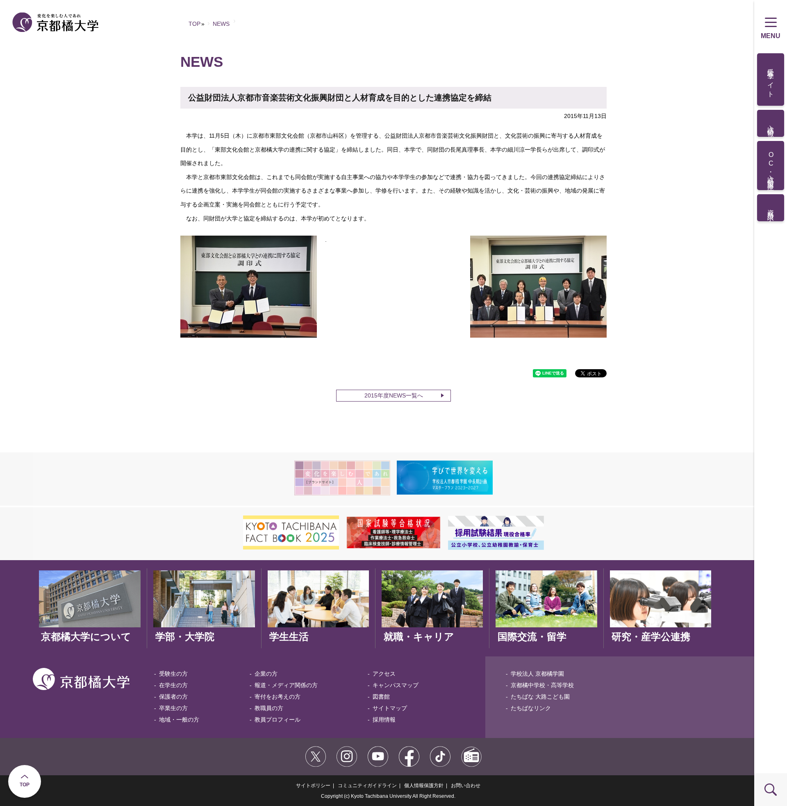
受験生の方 (173, 673)
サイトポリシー (313, 785)
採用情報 (384, 719)
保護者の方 (173, 696)
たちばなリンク (531, 708)
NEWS (221, 23)
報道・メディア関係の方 (286, 685)
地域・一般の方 (179, 719)
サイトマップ (390, 708)
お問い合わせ (465, 785)
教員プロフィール (277, 719)
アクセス (384, 673)
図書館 (381, 696)
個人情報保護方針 (424, 785)
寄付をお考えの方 (277, 696)
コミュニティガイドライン (367, 785)
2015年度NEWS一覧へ (393, 395)
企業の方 (266, 673)
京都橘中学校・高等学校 (542, 685)
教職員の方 (269, 708)
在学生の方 (173, 685)
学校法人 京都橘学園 (537, 673)
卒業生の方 (173, 708)
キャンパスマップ (396, 685)
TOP (25, 785)
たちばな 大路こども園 (540, 696)
